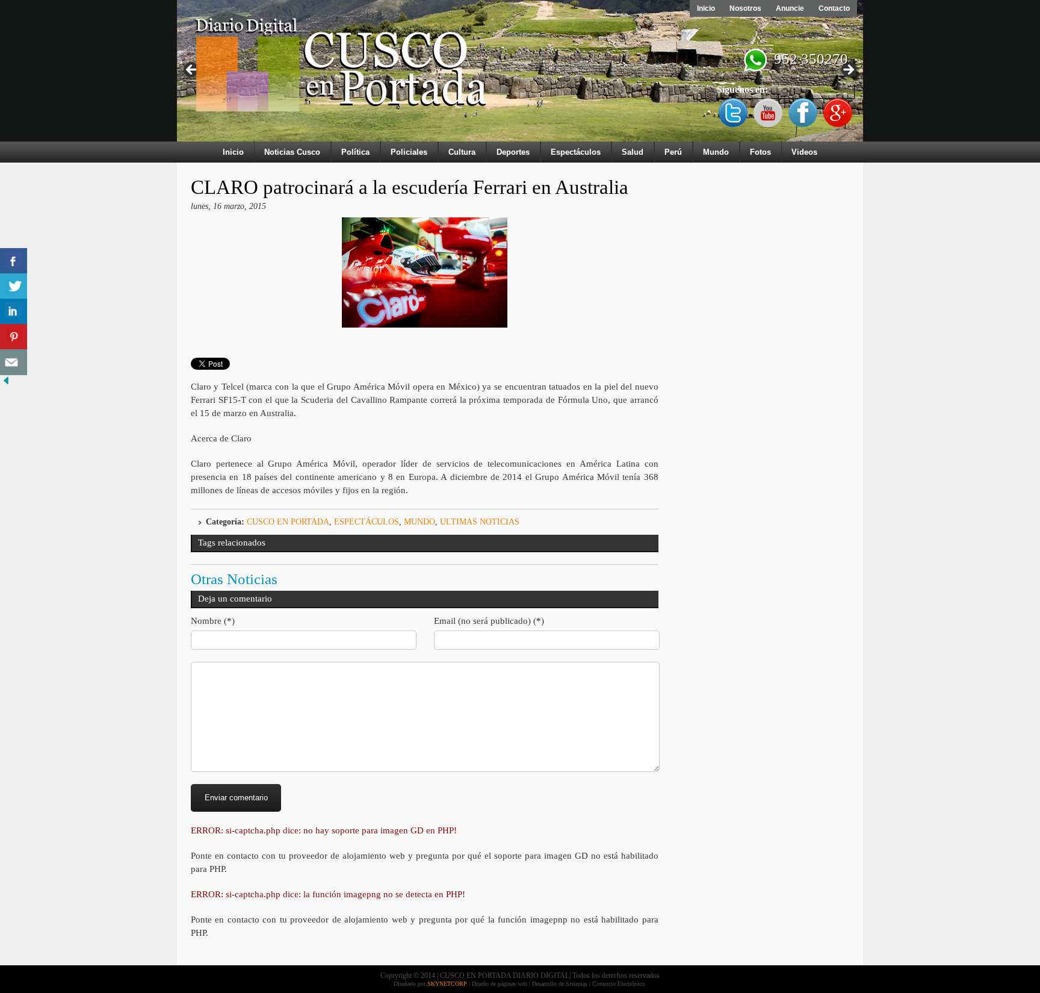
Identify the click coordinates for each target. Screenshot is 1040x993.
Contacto (834, 8)
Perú (673, 152)
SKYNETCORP (447, 983)
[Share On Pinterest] (13, 337)
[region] (520, 73)
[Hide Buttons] (6, 383)
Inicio (706, 8)
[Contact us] (13, 362)
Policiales (409, 152)
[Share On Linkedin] (13, 312)
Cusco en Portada (288, 521)
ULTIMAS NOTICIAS (479, 521)
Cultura (461, 152)
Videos (804, 152)
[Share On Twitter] (13, 286)
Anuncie (790, 8)
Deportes (513, 152)
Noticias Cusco (292, 152)
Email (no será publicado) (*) (489, 621)
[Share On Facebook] (13, 261)
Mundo (716, 152)
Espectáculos (576, 152)
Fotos (760, 152)
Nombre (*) (213, 621)
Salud (632, 152)
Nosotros (745, 8)
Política (355, 152)
